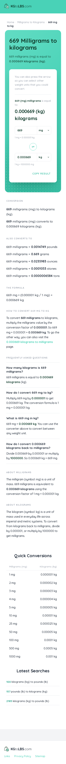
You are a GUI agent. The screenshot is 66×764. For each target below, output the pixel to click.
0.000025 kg (48, 623)
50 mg (13, 632)
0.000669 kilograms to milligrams (29, 342)
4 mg (12, 599)
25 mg (13, 623)
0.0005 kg (50, 648)
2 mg (12, 583)
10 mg (13, 615)
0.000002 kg (48, 583)
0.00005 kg (49, 632)
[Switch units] (33, 146)
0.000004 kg (48, 599)
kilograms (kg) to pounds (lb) (27, 681)
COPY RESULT (41, 173)
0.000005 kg (48, 607)
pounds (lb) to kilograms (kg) (26, 691)
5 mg (12, 607)
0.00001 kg (49, 615)
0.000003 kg (48, 591)
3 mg (12, 591)
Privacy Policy (22, 756)
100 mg (13, 640)
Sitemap (40, 756)
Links (7, 756)
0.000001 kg (49, 574)
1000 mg (14, 656)
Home (10, 22)
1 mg (12, 574)
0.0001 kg (50, 640)
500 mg (14, 648)
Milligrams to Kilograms (31, 22)
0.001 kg (51, 656)
